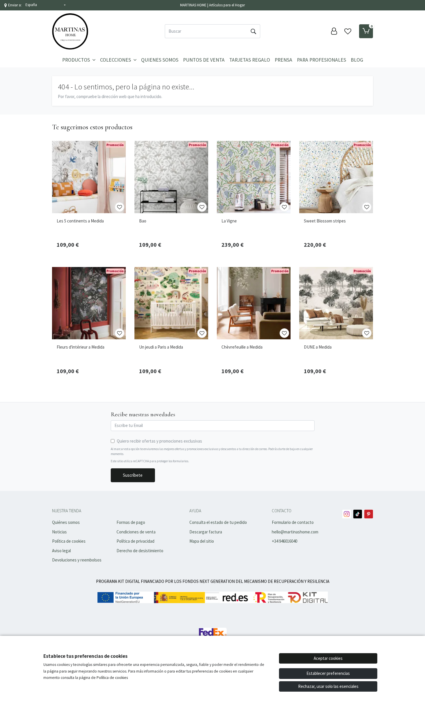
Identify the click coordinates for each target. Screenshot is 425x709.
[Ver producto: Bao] (171, 177)
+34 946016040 (284, 541)
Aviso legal (61, 550)
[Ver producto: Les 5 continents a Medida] (89, 177)
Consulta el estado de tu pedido (218, 522)
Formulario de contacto (293, 522)
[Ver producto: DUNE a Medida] (336, 303)
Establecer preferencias (328, 673)
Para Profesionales (321, 60)
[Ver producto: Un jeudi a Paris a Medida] (171, 303)
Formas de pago (131, 522)
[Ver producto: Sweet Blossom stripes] (336, 177)
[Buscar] (253, 31)
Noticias (59, 532)
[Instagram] (346, 514)
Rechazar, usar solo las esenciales (328, 686)
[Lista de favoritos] (348, 31)
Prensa (283, 60)
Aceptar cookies (328, 658)
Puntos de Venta (204, 60)
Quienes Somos (159, 60)
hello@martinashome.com (295, 532)
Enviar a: (15, 5)
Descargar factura (205, 532)
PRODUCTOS (76, 60)
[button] (45, 5)
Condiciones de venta (136, 532)
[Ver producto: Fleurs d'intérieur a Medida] (89, 303)
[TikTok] (357, 514)
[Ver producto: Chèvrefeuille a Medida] (254, 303)
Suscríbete (133, 475)
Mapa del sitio (201, 541)
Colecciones (116, 60)
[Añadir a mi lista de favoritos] (119, 207)
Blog (357, 60)
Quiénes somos (66, 522)
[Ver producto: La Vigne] (254, 177)
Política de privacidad (135, 541)
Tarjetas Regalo (249, 60)
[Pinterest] (368, 514)
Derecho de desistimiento (140, 550)
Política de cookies (69, 541)
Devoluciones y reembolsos (76, 560)
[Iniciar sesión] (334, 31)
